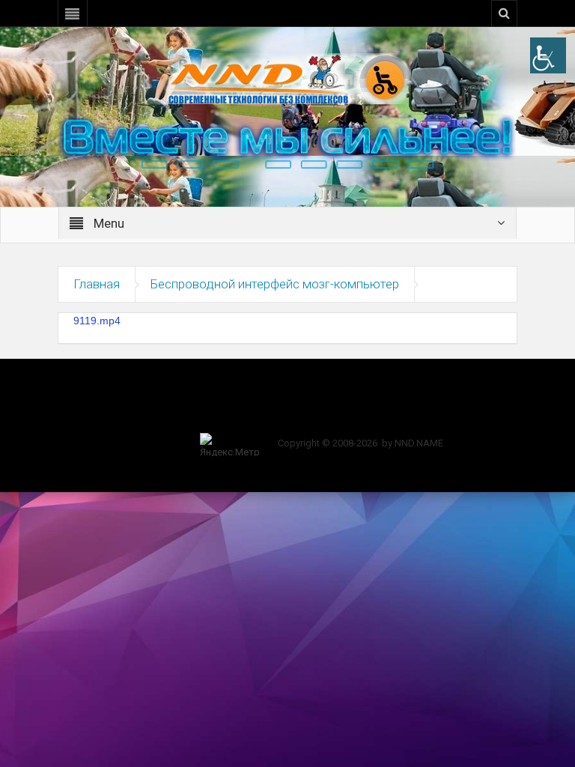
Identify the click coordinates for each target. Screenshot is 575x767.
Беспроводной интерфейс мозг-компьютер (274, 283)
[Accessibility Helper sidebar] (548, 55)
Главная (96, 283)
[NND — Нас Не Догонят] (287, 78)
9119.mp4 (97, 321)
